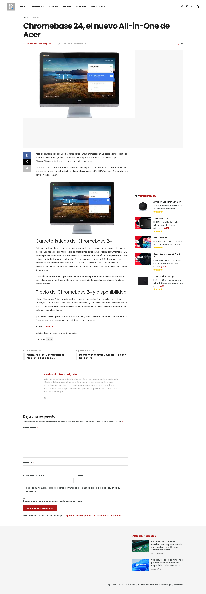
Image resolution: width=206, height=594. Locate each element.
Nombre (28, 462)
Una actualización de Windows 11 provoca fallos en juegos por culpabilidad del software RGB (167, 562)
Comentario (30, 427)
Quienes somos (115, 585)
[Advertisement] (159, 169)
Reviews (67, 6)
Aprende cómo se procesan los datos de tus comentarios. (94, 515)
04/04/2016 (61, 43)
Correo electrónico (34, 475)
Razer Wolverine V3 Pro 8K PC (167, 255)
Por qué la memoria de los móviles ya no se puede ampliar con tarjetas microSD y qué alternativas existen (167, 545)
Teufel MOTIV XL (162, 218)
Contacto (178, 585)
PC (85, 43)
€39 (162, 286)
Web (80, 475)
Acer (50, 339)
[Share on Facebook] (27, 155)
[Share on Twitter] (27, 162)
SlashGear (48, 326)
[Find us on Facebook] (182, 6)
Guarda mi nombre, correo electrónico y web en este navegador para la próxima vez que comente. (74, 489)
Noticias (53, 6)
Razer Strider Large (163, 276)
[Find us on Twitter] (186, 6)
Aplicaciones (98, 6)
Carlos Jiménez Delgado (39, 43)
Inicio (23, 6)
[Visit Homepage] (11, 7)
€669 (166, 228)
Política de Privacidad (148, 585)
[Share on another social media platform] (27, 168)
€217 (165, 266)
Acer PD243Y (160, 237)
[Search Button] (198, 6)
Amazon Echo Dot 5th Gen (167, 201)
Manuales (81, 6)
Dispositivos (38, 6)
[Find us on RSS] (192, 6)
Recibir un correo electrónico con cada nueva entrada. (52, 501)
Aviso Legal (166, 585)
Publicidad (130, 585)
